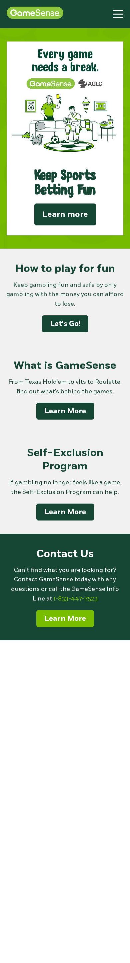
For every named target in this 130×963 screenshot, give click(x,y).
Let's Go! (65, 323)
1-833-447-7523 (76, 598)
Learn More (65, 411)
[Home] (35, 14)
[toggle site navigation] (118, 14)
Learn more (65, 214)
